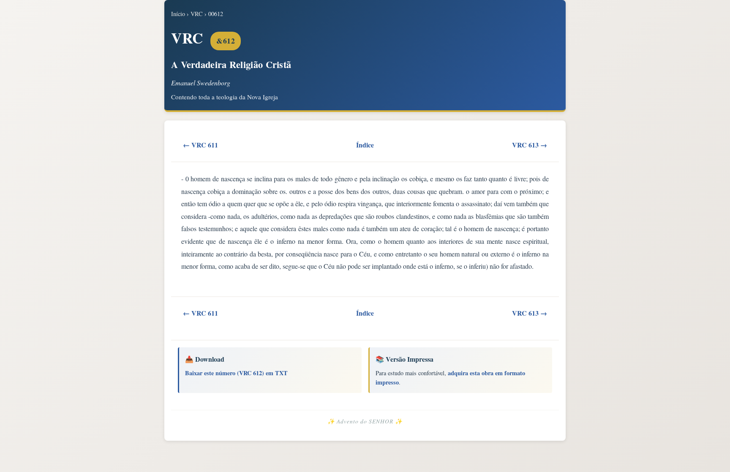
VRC (197, 14)
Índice (365, 145)
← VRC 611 (200, 145)
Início (178, 14)
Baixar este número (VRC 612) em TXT (236, 372)
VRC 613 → (529, 145)
